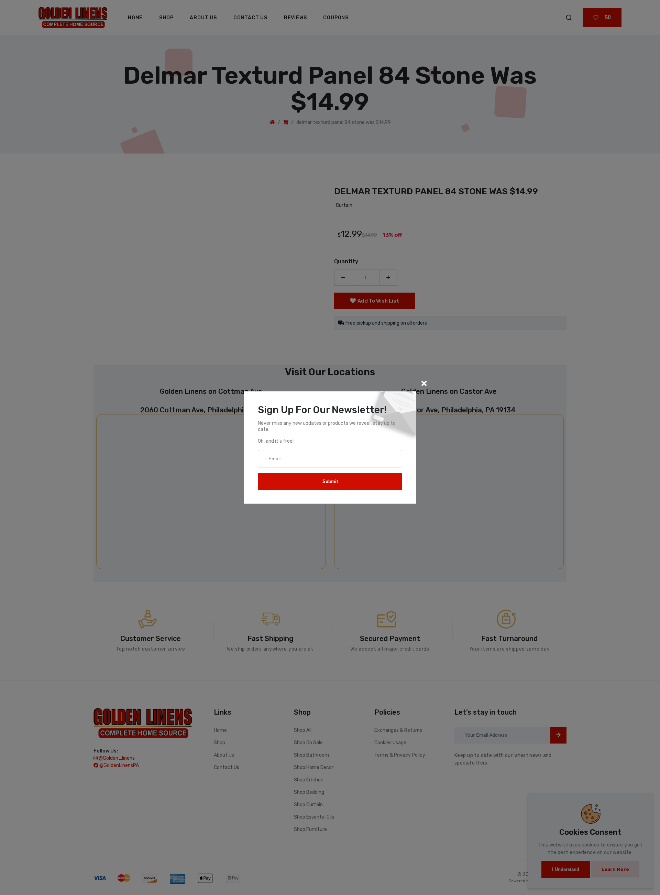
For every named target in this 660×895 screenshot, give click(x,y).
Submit (330, 481)
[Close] (424, 383)
